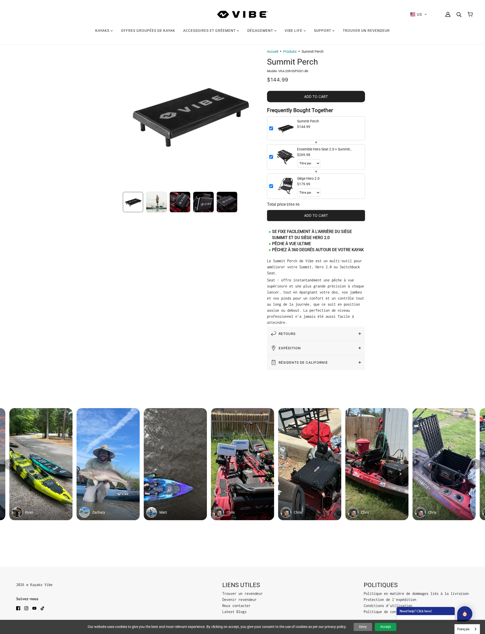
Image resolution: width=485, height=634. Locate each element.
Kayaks (102, 31)
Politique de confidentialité (392, 612)
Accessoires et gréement (210, 31)
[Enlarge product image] (189, 114)
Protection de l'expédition (390, 599)
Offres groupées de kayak (148, 31)
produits (290, 51)
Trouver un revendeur (366, 31)
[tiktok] (42, 608)
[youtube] (34, 608)
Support (323, 31)
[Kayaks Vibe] (242, 14)
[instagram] (26, 608)
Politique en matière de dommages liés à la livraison (416, 593)
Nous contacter (236, 605)
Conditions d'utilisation (388, 605)
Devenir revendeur (239, 599)
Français (463, 629)
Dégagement (260, 31)
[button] (418, 14)
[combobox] (467, 629)
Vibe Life (294, 31)
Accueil (272, 51)
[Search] (459, 14)
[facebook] (18, 608)
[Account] (447, 14)
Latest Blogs (234, 612)
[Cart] (470, 14)
